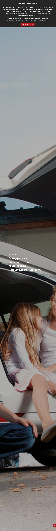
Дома (5, 528)
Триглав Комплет (12, 528)
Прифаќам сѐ (28, 24)
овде (47, 20)
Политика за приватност (27, 15)
